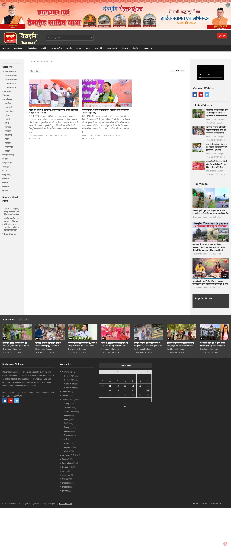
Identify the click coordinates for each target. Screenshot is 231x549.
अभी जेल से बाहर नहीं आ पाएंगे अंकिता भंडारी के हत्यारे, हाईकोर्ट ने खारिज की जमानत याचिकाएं (212, 344)
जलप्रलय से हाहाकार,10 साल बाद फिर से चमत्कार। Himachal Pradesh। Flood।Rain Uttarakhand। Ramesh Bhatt (208, 247)
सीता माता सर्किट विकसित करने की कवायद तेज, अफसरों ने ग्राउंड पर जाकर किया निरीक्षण (217, 113)
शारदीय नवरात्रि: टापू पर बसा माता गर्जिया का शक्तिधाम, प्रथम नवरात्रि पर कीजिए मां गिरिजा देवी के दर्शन (12, 224)
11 (110, 386)
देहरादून (8, 127)
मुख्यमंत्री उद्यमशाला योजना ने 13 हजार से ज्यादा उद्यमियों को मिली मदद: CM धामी (216, 147)
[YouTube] (201, 94)
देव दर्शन (69, 48)
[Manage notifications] (225, 544)
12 (117, 386)
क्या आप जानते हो (56, 48)
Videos (5, 95)
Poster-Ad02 (11, 79)
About (205, 504)
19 (117, 391)
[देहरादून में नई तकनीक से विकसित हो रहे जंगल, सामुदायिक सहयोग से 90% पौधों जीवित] (181, 332)
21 (133, 391)
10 (102, 386)
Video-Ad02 (10, 87)
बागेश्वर (7, 143)
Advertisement (9, 71)
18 (110, 391)
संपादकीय (135, 48)
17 (102, 391)
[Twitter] (207, 94)
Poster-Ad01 (11, 75)
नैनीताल (8, 131)
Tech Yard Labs (65, 504)
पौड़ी (7, 139)
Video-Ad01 (10, 83)
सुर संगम (78, 48)
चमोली (7, 119)
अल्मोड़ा (8, 103)
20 (125, 391)
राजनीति (43, 48)
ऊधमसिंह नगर (10, 111)
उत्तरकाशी (8, 107)
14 (133, 386)
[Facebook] (194, 94)
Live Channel (10, 234)
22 (140, 391)
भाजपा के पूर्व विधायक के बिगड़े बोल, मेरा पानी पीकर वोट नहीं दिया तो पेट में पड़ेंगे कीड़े (216, 164)
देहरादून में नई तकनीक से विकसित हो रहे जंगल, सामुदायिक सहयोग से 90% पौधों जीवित (180, 344)
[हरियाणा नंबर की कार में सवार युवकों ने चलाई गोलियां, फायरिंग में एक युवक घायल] (148, 332)
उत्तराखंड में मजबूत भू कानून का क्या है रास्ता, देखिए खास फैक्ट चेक (12, 212)
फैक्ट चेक (5, 179)
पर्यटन (88, 48)
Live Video (7, 91)
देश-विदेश (125, 48)
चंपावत (7, 115)
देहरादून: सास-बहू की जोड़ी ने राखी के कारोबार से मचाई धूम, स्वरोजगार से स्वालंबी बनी (216, 130)
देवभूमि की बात (32, 48)
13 (125, 386)
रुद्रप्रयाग (9, 147)
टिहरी (7, 123)
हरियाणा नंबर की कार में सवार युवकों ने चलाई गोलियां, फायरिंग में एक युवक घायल (148, 344)
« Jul (125, 403)
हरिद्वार (7, 151)
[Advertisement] (115, 528)
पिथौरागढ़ (8, 135)
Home (7, 48)
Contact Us (147, 48)
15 (140, 386)
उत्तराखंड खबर (18, 48)
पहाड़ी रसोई (98, 48)
